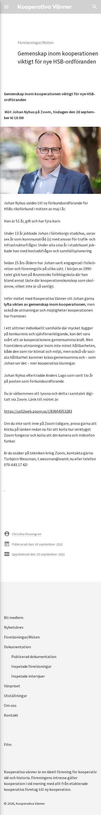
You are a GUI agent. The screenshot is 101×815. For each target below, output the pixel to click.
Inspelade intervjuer (28, 676)
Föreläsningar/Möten (35, 42)
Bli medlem (13, 617)
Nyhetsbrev (13, 627)
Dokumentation (17, 646)
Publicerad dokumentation (33, 656)
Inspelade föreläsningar (31, 666)
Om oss (10, 705)
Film (8, 744)
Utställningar (15, 695)
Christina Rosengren (26, 534)
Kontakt (11, 715)
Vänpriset (12, 685)
